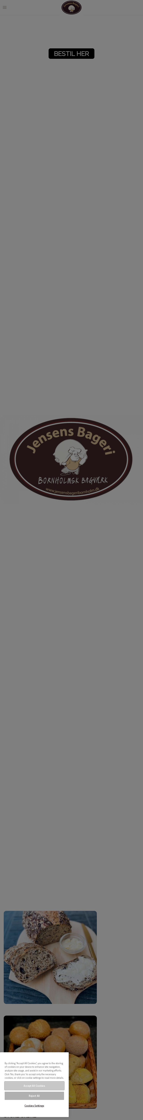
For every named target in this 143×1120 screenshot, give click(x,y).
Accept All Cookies (34, 1086)
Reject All (34, 1096)
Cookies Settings (34, 1106)
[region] (34, 1084)
